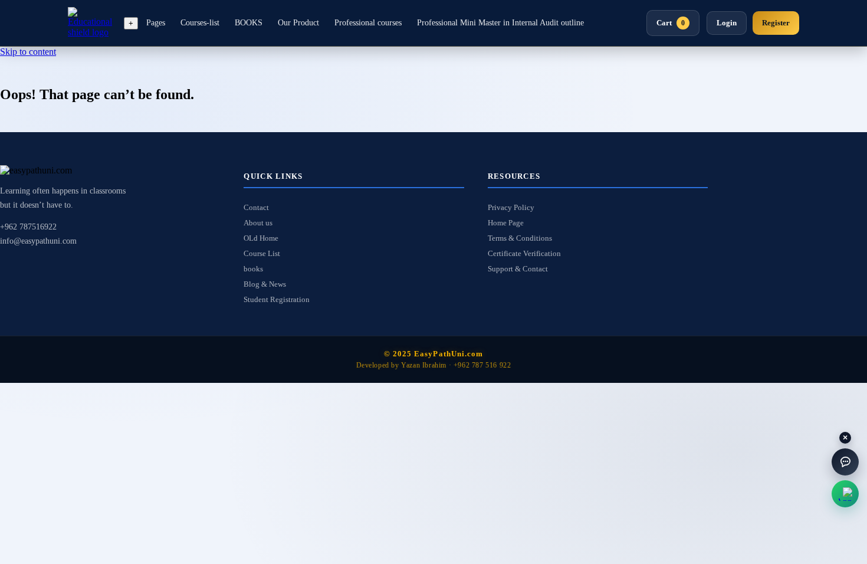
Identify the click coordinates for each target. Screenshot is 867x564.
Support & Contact (518, 268)
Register (776, 22)
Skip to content (28, 52)
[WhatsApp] (845, 493)
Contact (256, 207)
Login (727, 22)
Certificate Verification (524, 253)
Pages (155, 22)
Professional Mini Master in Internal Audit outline (500, 22)
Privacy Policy (511, 207)
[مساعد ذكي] (845, 462)
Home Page (506, 222)
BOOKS (248, 22)
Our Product (298, 22)
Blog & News (265, 284)
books (253, 268)
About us (258, 222)
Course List (262, 253)
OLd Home (261, 238)
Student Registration (277, 299)
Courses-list (199, 22)
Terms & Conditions (520, 238)
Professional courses (368, 22)
